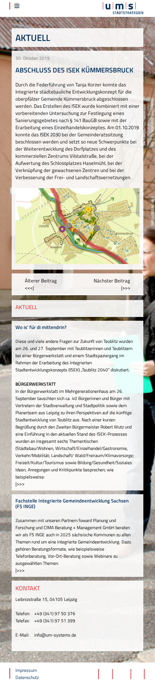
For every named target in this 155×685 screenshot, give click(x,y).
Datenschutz (27, 677)
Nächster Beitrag (112, 284)
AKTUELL (26, 307)
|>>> (19, 483)
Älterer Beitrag (41, 284)
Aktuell (32, 37)
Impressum (26, 670)
